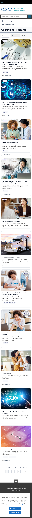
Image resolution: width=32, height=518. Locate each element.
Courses (7, 21)
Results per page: (9, 467)
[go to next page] (16, 471)
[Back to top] (16, 488)
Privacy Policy (25, 504)
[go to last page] (18, 471)
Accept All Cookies (15, 508)
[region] (15, 505)
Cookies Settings (15, 512)
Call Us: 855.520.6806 (7, 24)
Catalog (7, 35)
